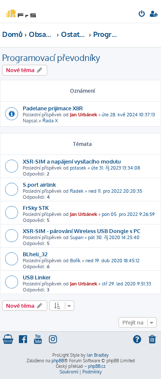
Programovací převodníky (51, 57)
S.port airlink (39, 184)
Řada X (50, 121)
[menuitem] (142, 14)
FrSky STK (36, 207)
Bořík (75, 261)
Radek (77, 191)
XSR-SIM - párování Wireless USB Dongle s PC (81, 230)
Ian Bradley (98, 355)
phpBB (58, 360)
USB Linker (37, 277)
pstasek (78, 168)
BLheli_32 (35, 254)
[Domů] (20, 11)
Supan (76, 237)
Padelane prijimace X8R (53, 108)
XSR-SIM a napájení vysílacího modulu (72, 161)
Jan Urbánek (83, 115)
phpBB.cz (96, 366)
